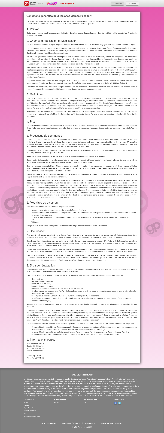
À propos (56, 402)
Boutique (26, 405)
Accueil (26, 402)
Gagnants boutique (29, 408)
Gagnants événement (30, 410)
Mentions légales (49, 423)
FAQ (25, 413)
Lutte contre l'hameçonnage (32, 416)
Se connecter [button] (117, 3)
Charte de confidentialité (111, 423)
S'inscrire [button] (132, 3)
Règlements (90, 423)
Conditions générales (71, 423)
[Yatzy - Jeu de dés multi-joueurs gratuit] (52, 3)
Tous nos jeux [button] (66, 3)
